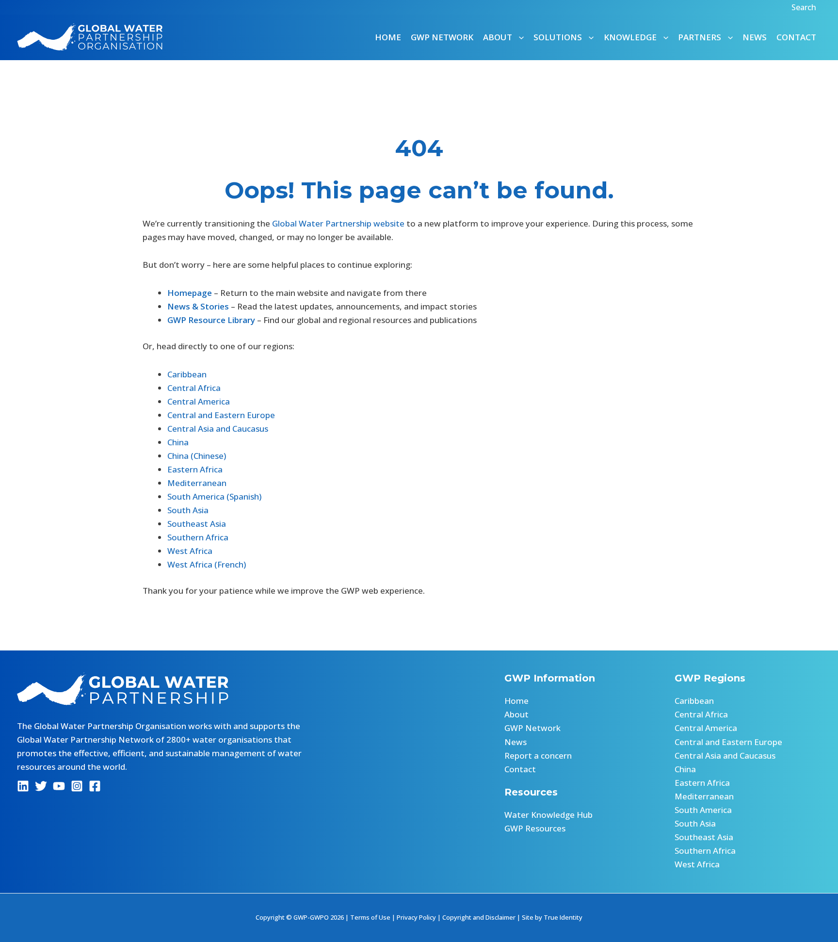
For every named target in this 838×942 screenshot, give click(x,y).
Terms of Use (370, 917)
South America (703, 809)
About (516, 714)
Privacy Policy (416, 917)
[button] (805, 7)
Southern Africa (197, 537)
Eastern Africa (195, 469)
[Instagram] (77, 786)
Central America (198, 401)
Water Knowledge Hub (548, 814)
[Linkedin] (23, 786)
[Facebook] (95, 786)
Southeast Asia (196, 523)
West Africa (189, 550)
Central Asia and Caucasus (217, 428)
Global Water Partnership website (338, 223)
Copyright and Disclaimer (479, 917)
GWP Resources (534, 828)
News (754, 37)
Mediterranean (196, 482)
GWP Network (442, 37)
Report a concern (538, 755)
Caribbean (187, 374)
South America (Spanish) (214, 496)
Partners (699, 37)
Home (388, 37)
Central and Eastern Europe (221, 415)
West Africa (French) (206, 564)
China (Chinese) (196, 455)
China (178, 442)
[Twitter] (41, 786)
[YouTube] (59, 786)
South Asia (188, 510)
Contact (796, 37)
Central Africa (194, 387)
